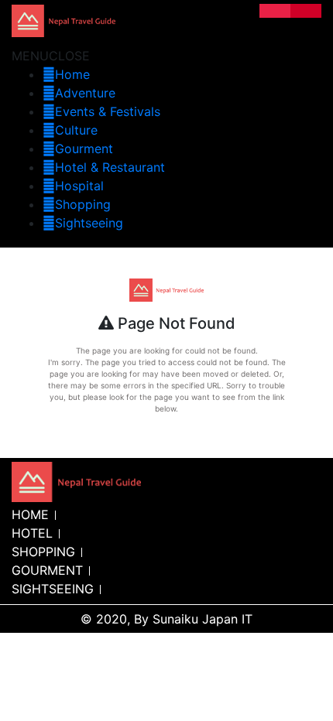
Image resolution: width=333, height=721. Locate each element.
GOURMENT (47, 570)
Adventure (85, 93)
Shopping (83, 204)
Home (72, 74)
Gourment (84, 148)
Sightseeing (89, 223)
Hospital (79, 185)
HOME (30, 514)
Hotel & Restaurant (110, 167)
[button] (51, 55)
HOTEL (32, 533)
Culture (76, 130)
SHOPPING (43, 551)
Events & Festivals (107, 111)
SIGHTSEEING (53, 588)
